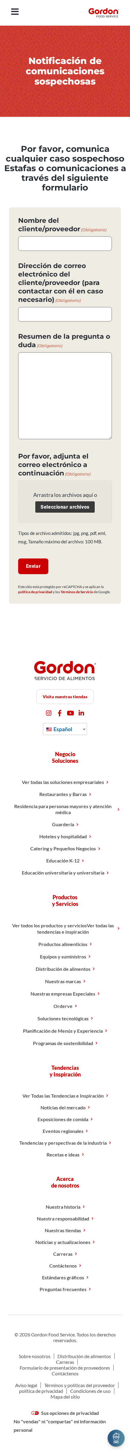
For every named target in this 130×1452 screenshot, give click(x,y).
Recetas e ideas (63, 1154)
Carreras (63, 1254)
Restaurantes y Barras (63, 794)
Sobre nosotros (34, 1356)
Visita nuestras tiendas (65, 696)
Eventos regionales (63, 1131)
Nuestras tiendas (63, 1230)
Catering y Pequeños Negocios (63, 848)
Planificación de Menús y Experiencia (63, 1031)
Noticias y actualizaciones (62, 1242)
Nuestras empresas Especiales (63, 993)
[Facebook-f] (60, 713)
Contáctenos (63, 1265)
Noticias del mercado (63, 1107)
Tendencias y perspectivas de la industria (63, 1143)
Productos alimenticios (62, 944)
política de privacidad (35, 592)
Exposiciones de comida (62, 1119)
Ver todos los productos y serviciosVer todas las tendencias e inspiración (63, 929)
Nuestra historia (63, 1207)
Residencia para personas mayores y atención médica (63, 809)
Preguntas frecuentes (63, 1289)
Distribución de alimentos (63, 969)
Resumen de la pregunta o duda (64, 340)
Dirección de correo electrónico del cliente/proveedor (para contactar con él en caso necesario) (60, 283)
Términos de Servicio (76, 592)
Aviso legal (26, 1385)
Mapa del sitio (65, 1396)
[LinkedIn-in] (81, 713)
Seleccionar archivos (65, 507)
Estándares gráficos (63, 1277)
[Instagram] (49, 713)
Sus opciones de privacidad (69, 1413)
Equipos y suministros (63, 956)
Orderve (63, 1006)
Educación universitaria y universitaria (63, 872)
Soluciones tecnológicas (63, 1018)
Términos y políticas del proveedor (79, 1385)
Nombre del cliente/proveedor (62, 224)
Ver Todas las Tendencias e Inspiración (63, 1096)
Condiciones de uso (90, 1391)
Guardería (63, 824)
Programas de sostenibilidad (63, 1043)
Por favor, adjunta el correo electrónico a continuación (54, 464)
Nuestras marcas (63, 981)
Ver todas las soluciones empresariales (63, 782)
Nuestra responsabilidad (63, 1218)
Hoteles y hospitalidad (63, 836)
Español (62, 729)
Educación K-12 (63, 860)
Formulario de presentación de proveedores (65, 1367)
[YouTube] (70, 713)
